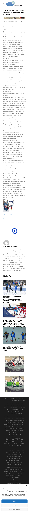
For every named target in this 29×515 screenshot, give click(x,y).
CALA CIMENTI (18, 407)
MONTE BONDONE (8, 469)
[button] (27, 486)
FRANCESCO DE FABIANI (14, 439)
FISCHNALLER (14, 437)
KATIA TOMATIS (8, 450)
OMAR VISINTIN (17, 473)
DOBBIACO (6, 428)
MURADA (15, 469)
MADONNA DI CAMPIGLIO (18, 452)
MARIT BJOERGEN (14, 458)
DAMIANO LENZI (17, 422)
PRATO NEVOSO (8, 479)
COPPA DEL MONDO (14, 414)
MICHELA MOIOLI (14, 465)
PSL (14, 479)
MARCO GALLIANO (18, 456)
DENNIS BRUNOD (11, 426)
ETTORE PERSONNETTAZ (11, 430)
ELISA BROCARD (21, 428)
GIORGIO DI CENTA (9, 443)
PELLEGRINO (17, 475)
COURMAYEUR (9, 422)
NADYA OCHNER (7, 471)
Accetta (14, 501)
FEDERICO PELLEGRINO (14, 434)
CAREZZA (23, 407)
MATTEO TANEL (9, 462)
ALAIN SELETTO (7, 401)
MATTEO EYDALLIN (14, 460)
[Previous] (7, 230)
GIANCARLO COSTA (14, 441)
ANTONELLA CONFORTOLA (14, 403)
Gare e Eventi (13, 216)
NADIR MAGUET (20, 469)
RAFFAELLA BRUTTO (19, 479)
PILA (22, 477)
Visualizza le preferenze (14, 509)
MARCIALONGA (10, 456)
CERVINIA (19, 409)
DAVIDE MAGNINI (8, 424)
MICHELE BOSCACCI (14, 467)
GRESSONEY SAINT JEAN (10, 447)
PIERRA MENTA (16, 477)
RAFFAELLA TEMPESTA (14, 481)
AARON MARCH (9, 398)
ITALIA (21, 448)
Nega (14, 505)
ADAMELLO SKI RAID (19, 398)
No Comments (9, 218)
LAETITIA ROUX (20, 450)
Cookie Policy (8, 512)
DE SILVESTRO (20, 426)
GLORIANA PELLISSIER (14, 446)
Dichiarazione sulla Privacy (18, 512)
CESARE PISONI (14, 411)
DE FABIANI (16, 424)
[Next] (22, 230)
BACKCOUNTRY (16, 405)
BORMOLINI (6, 407)
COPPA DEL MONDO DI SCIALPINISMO (14, 416)
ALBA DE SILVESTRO (18, 401)
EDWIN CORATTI (13, 428)
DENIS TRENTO (22, 424)
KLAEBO (13, 450)
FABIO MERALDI (20, 430)
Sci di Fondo (21, 216)
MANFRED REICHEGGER (16, 454)
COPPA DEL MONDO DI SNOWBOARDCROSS (14, 418)
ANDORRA (6, 403)
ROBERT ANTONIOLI (14, 484)
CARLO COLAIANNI (10, 409)
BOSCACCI (12, 407)
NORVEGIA (8, 473)
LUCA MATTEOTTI (7, 452)
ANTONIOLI (22, 403)
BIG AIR (22, 405)
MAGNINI (8, 454)
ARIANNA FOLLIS (8, 405)
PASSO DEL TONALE (9, 475)
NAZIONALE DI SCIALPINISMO (18, 471)
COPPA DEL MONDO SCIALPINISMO (14, 420)
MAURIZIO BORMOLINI (17, 462)
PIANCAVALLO (8, 477)
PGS (22, 475)
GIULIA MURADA (20, 443)
